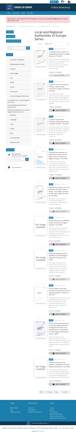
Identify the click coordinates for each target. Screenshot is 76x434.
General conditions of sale (57, 416)
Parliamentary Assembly (17, 64)
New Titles (16, 13)
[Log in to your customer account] (62, 1)
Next (57, 392)
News (23, 13)
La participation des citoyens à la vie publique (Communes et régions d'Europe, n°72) (59, 54)
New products (14, 408)
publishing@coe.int (54, 19)
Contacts (52, 408)
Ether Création (40, 431)
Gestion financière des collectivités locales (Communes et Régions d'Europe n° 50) (59, 223)
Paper (51, 49)
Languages (13, 119)
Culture (12, 129)
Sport (11, 133)
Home (9, 13)
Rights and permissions (56, 414)
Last (65, 392)
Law (11, 78)
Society (12, 87)
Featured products (15, 412)
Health (12, 82)
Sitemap (52, 410)
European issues (15, 142)
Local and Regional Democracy (19, 96)
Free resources (54, 412)
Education (13, 115)
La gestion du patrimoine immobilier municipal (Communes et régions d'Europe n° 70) (59, 122)
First (42, 392)
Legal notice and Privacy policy (58, 418)
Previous (50, 392)
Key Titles (30, 13)
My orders (31, 408)
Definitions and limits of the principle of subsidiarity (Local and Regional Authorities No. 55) (59, 365)
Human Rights (14, 73)
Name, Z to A (57, 44)
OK (27, 159)
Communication (15, 138)
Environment (14, 91)
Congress (13, 69)
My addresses (32, 410)
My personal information (34, 412)
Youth (12, 124)
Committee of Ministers (17, 60)
